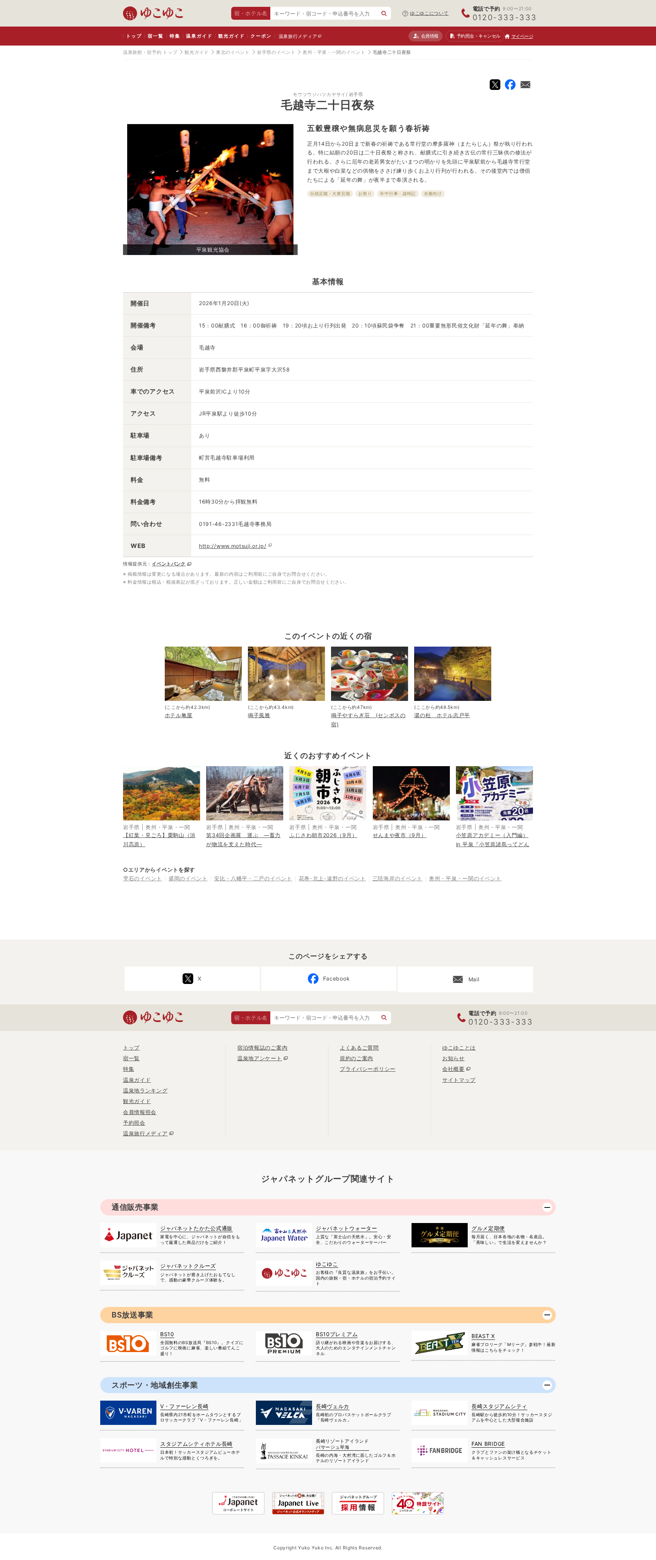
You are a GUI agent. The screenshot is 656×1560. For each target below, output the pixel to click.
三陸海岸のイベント (397, 878)
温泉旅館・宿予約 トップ (150, 52)
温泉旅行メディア (298, 36)
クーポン (261, 36)
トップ (134, 36)
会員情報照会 (139, 1112)
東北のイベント (233, 52)
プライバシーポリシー (368, 1069)
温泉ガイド (199, 36)
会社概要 (453, 1069)
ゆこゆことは (459, 1047)
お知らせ (453, 1058)
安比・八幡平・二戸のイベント (253, 878)
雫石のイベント (142, 878)
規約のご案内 (356, 1058)
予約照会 (478, 36)
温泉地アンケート (259, 1058)
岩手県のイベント (276, 52)
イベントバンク (169, 564)
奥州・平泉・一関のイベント (334, 52)
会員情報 (429, 36)
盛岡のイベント (188, 878)
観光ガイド (231, 36)
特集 (175, 36)
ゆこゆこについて (429, 13)
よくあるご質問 (359, 1047)
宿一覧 (155, 36)
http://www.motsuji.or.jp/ (232, 546)
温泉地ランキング (145, 1090)
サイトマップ (459, 1080)
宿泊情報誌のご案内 (262, 1047)
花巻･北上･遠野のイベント (332, 878)
